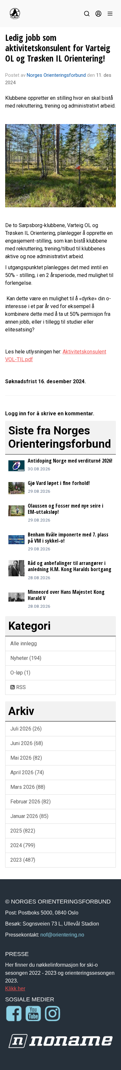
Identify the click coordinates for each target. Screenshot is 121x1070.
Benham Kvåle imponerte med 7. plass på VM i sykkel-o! (68, 537)
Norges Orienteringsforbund (56, 75)
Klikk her (15, 988)
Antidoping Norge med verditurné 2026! (70, 460)
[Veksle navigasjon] (110, 13)
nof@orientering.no (62, 935)
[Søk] (87, 13)
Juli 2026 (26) (26, 729)
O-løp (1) (20, 673)
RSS (20, 687)
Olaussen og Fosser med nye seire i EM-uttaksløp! (65, 508)
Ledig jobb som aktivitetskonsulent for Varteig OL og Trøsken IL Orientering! (57, 47)
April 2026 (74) (27, 772)
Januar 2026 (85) (29, 816)
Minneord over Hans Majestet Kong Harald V (66, 595)
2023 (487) (22, 860)
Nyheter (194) (25, 658)
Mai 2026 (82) (26, 758)
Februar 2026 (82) (30, 802)
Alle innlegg (23, 643)
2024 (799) (22, 845)
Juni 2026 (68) (26, 743)
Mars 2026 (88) (27, 787)
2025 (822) (22, 831)
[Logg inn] (98, 13)
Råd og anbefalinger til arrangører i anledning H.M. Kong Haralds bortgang (69, 566)
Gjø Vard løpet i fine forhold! (59, 483)
